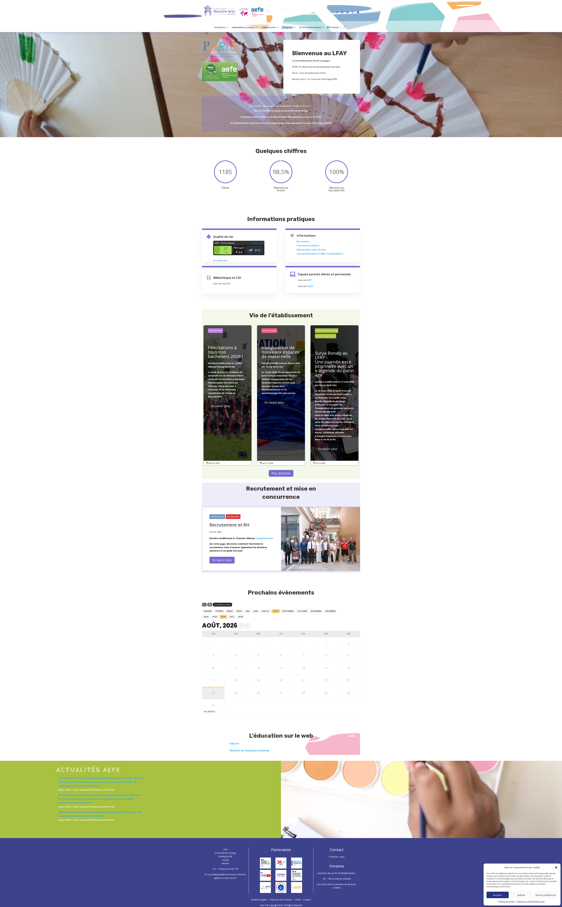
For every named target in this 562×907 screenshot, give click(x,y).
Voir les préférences (546, 895)
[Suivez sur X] (353, 12)
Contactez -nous (337, 856)
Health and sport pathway (326, 330)
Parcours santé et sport (325, 336)
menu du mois (319, 250)
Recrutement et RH (229, 525)
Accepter (497, 895)
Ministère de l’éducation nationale (249, 750)
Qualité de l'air (223, 237)
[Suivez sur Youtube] (358, 12)
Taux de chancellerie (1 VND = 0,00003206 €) (320, 254)
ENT (310, 280)
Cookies (307, 899)
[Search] (204, 605)
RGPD (298, 899)
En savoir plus (220, 260)
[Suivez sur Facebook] (337, 12)
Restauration (304, 250)
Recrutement (233, 516)
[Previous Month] (241, 625)
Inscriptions (220, 27)
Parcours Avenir (215, 330)
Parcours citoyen (269, 330)
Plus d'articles (281, 473)
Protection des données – (282, 899)
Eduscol (234, 743)
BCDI (227, 283)
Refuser (521, 895)
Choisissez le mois (222, 604)
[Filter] (209, 605)
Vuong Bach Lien (226, 366)
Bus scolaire (303, 241)
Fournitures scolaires (308, 245)
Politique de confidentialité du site (530, 901)
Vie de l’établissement (310, 27)
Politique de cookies (506, 901)
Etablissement (268, 27)
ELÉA (310, 286)
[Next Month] (247, 625)
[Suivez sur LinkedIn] (347, 12)
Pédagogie (287, 27)
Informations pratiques (243, 27)
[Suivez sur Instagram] (342, 12)
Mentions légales (259, 899)
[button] (556, 867)
